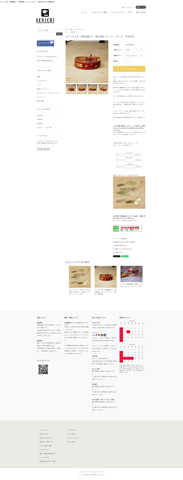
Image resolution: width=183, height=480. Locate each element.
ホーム (83, 12)
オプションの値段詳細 (119, 238)
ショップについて (117, 12)
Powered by (82, 475)
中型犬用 (72, 32)
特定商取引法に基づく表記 (48, 461)
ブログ (129, 12)
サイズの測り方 (123, 220)
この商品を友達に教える (120, 245)
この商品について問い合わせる (122, 249)
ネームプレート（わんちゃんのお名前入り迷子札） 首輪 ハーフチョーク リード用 (79, 292)
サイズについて (44, 449)
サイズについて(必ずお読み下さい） (48, 56)
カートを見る (71, 434)
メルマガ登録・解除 (46, 445)
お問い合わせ (141, 12)
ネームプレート (123, 175)
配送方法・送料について (47, 442)
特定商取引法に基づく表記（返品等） (124, 242)
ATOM (73, 442)
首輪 (71, 29)
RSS (68, 442)
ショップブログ (44, 457)
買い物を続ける (117, 252)
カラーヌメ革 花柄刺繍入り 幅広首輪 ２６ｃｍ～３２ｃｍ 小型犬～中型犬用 (105, 292)
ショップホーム (44, 430)
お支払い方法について (46, 438)
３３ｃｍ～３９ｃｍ (80, 29)
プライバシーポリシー (74, 438)
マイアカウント (128, 7)
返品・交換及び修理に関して (45, 60)
